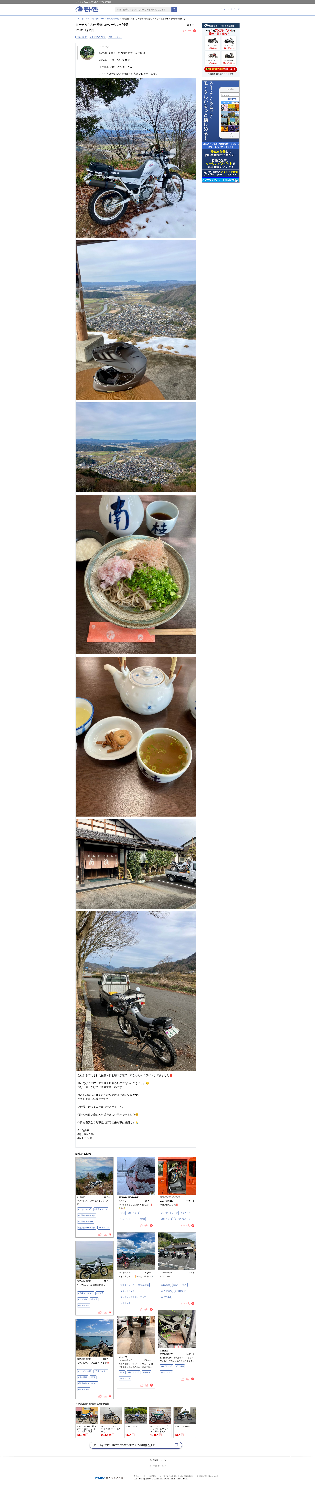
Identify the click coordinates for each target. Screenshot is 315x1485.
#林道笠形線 (143, 1285)
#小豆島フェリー (85, 1221)
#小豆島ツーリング (86, 1215)
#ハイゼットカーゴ (128, 1219)
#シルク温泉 (166, 1291)
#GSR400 (180, 1366)
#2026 (122, 1213)
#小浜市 (94, 1299)
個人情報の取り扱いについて (207, 1476)
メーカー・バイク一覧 (230, 9)
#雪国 (142, 1219)
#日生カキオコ (100, 1371)
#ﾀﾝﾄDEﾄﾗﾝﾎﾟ (166, 1366)
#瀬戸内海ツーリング (87, 1383)
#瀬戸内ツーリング (86, 1227)
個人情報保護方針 (186, 1476)
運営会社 (137, 1476)
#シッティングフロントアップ (133, 1297)
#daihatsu (146, 1372)
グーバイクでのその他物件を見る (124, 1445)
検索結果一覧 (113, 19)
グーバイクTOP (82, 19)
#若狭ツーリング (85, 1293)
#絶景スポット (100, 1209)
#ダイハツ (185, 1213)
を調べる (220, 69)
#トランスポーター (183, 1219)
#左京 (175, 1285)
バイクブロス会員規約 (168, 1476)
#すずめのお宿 (84, 1371)
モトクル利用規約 (150, 1476)
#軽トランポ (115, 37)
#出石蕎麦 (81, 37)
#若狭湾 (99, 1293)
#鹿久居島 (82, 1377)
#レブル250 (166, 1297)
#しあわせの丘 (84, 1209)
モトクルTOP (98, 19)
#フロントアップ (127, 1291)
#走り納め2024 (97, 37)
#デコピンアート (182, 1291)
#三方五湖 (82, 1299)
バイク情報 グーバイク (157, 1466)
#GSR (122, 1372)
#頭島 (93, 1377)
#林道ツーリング (127, 1285)
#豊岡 (184, 1285)
